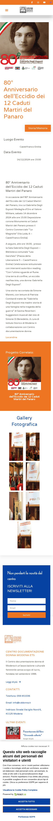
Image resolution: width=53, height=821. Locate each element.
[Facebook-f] (32, 2)
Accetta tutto (26, 801)
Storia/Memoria (37, 128)
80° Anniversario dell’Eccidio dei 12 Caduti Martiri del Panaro (24, 396)
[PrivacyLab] (19, 794)
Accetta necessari (26, 809)
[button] (6, 10)
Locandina (11, 337)
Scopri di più (28, 739)
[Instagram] (38, 2)
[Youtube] (44, 2)
